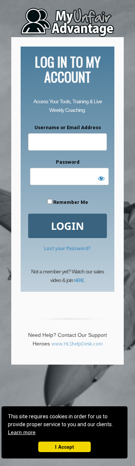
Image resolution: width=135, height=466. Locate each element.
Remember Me (70, 202)
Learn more (22, 432)
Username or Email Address (67, 127)
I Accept (64, 446)
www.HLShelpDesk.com (77, 343)
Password (68, 162)
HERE (79, 280)
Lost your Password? (67, 248)
